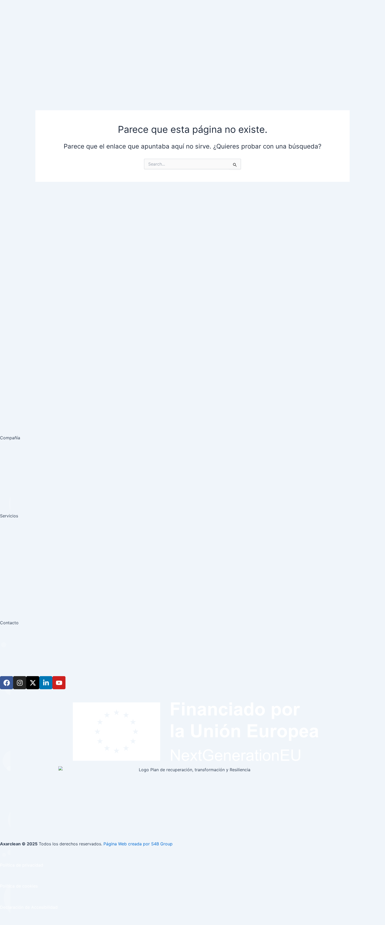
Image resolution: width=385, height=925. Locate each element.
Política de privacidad (21, 865)
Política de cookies (19, 886)
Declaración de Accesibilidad (29, 907)
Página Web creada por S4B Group (138, 843)
